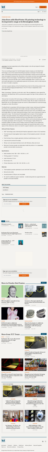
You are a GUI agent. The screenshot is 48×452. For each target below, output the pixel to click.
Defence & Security (28, 321)
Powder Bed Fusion (6, 17)
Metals (26, 299)
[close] (47, 1)
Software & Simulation (6, 372)
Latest (3, 221)
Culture (3, 321)
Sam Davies (28, 305)
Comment (3, 299)
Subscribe (24, 203)
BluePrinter (9, 68)
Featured (7, 221)
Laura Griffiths (5, 225)
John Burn (4, 66)
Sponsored (27, 350)
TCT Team (5, 28)
